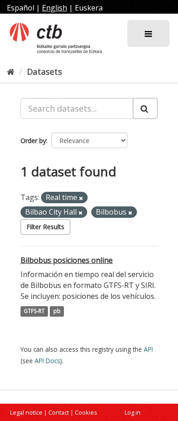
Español (20, 8)
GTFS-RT (34, 311)
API (148, 349)
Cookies (86, 412)
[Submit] (145, 108)
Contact (58, 412)
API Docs (47, 360)
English (54, 8)
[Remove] (81, 198)
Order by (33, 140)
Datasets (44, 71)
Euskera (89, 8)
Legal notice (26, 412)
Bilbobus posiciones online (67, 260)
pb (57, 311)
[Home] (11, 71)
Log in (133, 412)
